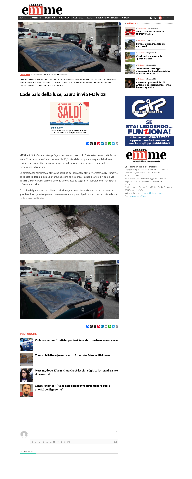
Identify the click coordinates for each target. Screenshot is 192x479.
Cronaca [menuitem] (64, 17)
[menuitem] (133, 18)
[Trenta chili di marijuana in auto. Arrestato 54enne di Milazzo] (26, 359)
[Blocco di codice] (58, 442)
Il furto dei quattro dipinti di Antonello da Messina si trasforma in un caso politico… (153, 85)
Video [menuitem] (125, 17)
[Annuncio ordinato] (47, 442)
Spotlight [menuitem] (35, 17)
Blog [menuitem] (89, 17)
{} (65, 442)
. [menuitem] (151, 19)
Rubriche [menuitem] (101, 17)
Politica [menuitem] (50, 17)
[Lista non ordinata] (50, 442)
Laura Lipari (142, 28)
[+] (68, 442)
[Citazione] (54, 442)
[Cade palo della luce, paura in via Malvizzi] (69, 47)
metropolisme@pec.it (138, 196)
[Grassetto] (32, 442)
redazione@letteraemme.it (151, 193)
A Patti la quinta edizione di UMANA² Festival (150, 32)
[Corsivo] (36, 442)
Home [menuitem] (22, 17)
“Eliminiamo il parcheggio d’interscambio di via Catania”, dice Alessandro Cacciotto (153, 71)
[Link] (61, 442)
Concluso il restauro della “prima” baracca (149, 57)
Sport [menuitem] (114, 17)
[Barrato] (43, 442)
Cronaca (26, 75)
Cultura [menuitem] (78, 17)
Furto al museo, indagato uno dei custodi (150, 45)
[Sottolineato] (39, 442)
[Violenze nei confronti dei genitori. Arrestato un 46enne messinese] (26, 344)
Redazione (52, 75)
